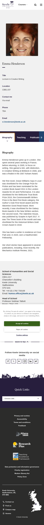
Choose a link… (10, 398)
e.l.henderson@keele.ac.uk (13, 122)
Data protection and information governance (22, 467)
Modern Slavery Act (22, 473)
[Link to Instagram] (25, 361)
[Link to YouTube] (19, 361)
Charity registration (22, 470)
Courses (22, 5)
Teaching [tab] (21, 137)
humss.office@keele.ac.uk (21, 293)
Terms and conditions (22, 422)
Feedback (22, 426)
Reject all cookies (22, 329)
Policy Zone (22, 477)
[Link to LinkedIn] (30, 361)
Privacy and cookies (22, 416)
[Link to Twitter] (13, 361)
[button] (35, 4)
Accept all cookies (22, 323)
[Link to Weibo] (36, 361)
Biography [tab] (7, 137)
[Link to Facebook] (8, 361)
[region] (22, 322)
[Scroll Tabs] (41, 136)
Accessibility (22, 419)
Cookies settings (22, 335)
